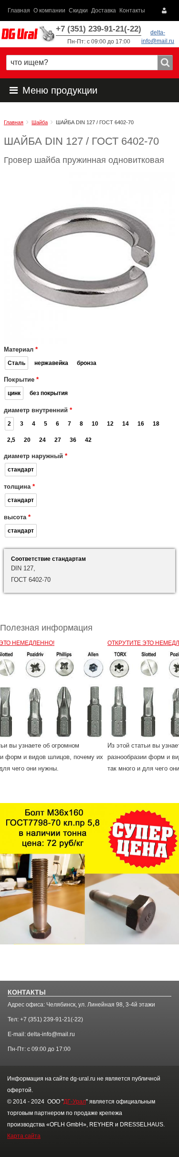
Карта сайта (24, 1136)
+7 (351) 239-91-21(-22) (98, 28)
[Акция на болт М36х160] (89, 873)
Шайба (40, 122)
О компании (49, 10)
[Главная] (28, 34)
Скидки (78, 10)
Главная (19, 10)
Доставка (103, 10)
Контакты (132, 10)
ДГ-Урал (74, 1101)
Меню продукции (59, 90)
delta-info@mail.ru (51, 1034)
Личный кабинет (166, 10)
